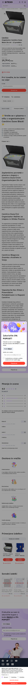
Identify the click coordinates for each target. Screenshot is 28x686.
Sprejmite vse (14, 683)
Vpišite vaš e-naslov (8, 352)
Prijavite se (14, 363)
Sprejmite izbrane (14, 680)
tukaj (19, 360)
